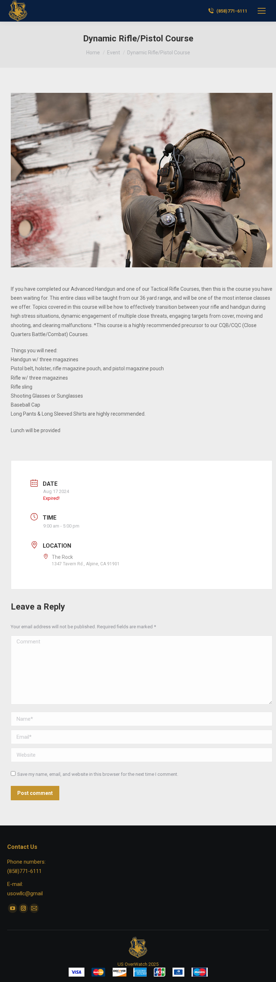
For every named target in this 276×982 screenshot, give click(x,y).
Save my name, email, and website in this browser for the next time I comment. (97, 774)
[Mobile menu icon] (261, 11)
